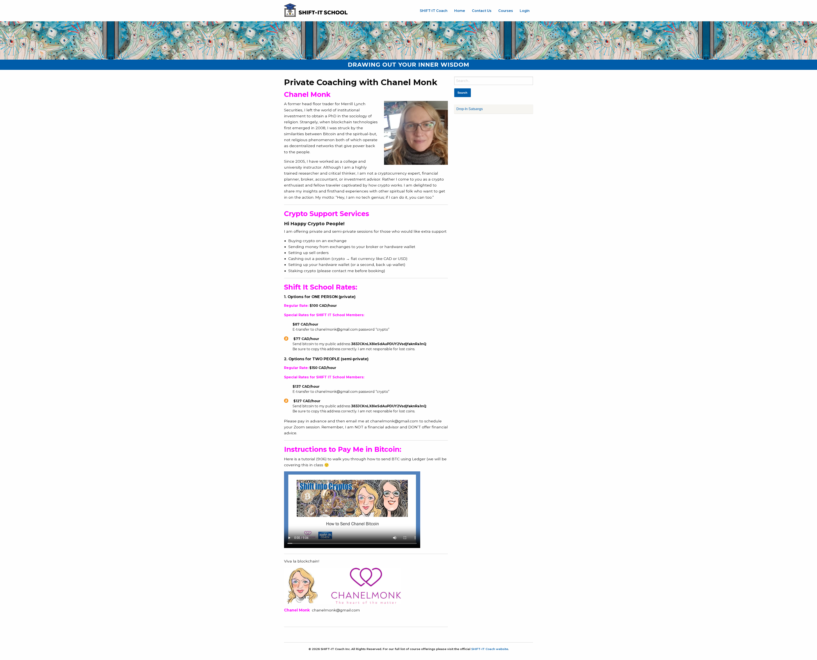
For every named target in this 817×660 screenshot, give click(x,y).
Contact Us (481, 11)
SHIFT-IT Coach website (489, 649)
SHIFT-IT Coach (433, 11)
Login (525, 11)
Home (459, 11)
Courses (505, 11)
